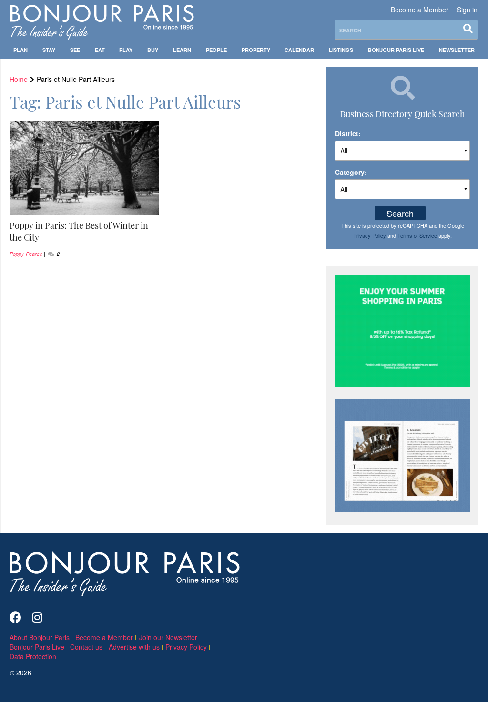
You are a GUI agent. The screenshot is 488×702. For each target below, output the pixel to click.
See (75, 49)
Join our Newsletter (168, 637)
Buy (152, 49)
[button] (85, 231)
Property (256, 49)
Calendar (299, 49)
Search (400, 213)
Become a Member (419, 9)
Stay (48, 49)
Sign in (467, 9)
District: (348, 133)
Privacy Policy (369, 235)
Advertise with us (134, 646)
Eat (100, 49)
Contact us (86, 646)
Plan (20, 49)
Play (125, 49)
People (216, 49)
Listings (341, 49)
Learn (182, 49)
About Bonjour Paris (40, 637)
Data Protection (33, 656)
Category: (351, 172)
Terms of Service (417, 235)
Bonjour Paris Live (396, 49)
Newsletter (457, 49)
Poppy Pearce (26, 253)
